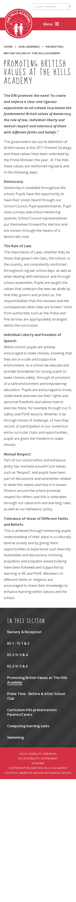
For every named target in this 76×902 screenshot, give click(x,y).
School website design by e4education (38, 772)
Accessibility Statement (38, 758)
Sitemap (38, 763)
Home (8, 46)
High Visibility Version (38, 753)
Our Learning (29, 46)
